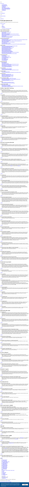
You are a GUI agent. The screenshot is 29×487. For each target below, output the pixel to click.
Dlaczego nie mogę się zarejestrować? (6, 33)
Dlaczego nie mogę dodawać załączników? (6, 50)
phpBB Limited (21, 437)
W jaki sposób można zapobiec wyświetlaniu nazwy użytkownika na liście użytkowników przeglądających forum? (14, 39)
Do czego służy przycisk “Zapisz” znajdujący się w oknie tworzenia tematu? (10, 52)
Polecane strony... (2, 3)
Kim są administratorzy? (4, 62)
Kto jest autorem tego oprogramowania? (6, 84)
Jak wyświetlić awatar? (4, 42)
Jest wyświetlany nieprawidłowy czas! (6, 40)
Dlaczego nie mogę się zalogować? (6, 34)
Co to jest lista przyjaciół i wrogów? (6, 71)
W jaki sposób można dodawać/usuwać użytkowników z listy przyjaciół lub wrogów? (11, 72)
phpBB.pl (11, 165)
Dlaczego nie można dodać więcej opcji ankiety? (7, 48)
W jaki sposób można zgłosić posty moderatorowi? (7, 51)
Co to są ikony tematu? (4, 60)
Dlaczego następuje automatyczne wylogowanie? (7, 36)
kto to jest (6, 448)
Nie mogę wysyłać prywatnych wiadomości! (7, 68)
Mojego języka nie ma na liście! (5, 41)
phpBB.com (19, 165)
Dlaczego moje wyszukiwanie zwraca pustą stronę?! (7, 75)
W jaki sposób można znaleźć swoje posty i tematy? (7, 76)
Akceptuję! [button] (25, 484)
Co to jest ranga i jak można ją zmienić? (6, 43)
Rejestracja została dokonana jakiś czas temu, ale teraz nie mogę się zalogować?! (11, 35)
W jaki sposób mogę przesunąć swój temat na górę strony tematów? (9, 53)
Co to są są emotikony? (4, 56)
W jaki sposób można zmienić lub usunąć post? (7, 46)
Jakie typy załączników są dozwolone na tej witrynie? (8, 82)
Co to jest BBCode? (4, 55)
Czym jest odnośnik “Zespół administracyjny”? (7, 66)
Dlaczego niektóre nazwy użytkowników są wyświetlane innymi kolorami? (10, 65)
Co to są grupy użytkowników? (5, 63)
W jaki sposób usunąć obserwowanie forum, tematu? (7, 80)
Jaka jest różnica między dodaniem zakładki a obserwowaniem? (9, 78)
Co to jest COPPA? (4, 32)
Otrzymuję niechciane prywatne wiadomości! (7, 69)
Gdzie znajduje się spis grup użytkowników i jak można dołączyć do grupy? (10, 64)
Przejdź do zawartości (2, 23)
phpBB (6, 479)
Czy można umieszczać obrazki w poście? (6, 57)
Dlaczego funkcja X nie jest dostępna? (6, 85)
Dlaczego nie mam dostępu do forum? (6, 49)
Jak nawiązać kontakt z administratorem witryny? (7, 86)
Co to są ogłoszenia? (4, 58)
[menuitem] (3, 26)
